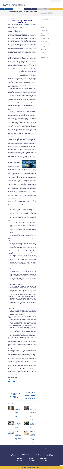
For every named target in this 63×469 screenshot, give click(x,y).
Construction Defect (44, 32)
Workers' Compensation (45, 58)
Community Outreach (44, 30)
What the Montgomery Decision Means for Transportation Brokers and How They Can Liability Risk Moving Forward (18, 436)
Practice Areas (25, 448)
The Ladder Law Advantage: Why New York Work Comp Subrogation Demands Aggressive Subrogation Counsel (18, 411)
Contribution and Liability (45, 33)
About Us (11, 448)
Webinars (39, 448)
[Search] (59, 1)
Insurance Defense (44, 41)
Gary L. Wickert (13, 18)
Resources (33, 448)
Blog (45, 448)
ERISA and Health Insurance (45, 36)
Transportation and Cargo (45, 54)
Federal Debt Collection (45, 38)
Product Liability (43, 49)
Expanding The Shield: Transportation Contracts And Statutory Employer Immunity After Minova (32, 436)
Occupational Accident (45, 47)
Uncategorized (43, 55)
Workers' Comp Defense (45, 57)
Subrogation (23, 385)
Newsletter (19, 385)
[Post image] (11, 408)
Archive (42, 27)
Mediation (42, 44)
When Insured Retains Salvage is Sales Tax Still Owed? (18, 424)
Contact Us (51, 448)
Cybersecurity (43, 35)
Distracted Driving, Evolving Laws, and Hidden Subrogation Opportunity (33, 424)
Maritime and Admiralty (45, 43)
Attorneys (18, 448)
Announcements (44, 25)
